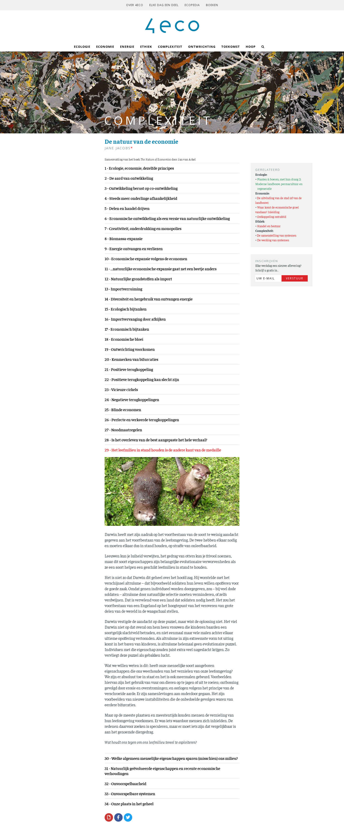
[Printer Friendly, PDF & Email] (108, 817)
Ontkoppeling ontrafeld (271, 217)
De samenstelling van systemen (276, 235)
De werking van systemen (273, 240)
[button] (262, 46)
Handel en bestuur (269, 226)
